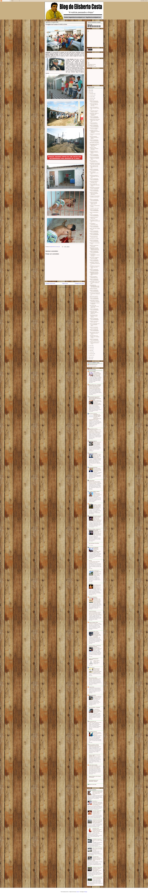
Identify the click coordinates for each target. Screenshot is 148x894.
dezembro (92, 93)
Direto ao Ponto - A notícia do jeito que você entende (95, 530)
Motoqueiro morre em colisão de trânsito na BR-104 (94, 152)
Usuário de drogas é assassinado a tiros (94, 123)
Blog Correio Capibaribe (93, 547)
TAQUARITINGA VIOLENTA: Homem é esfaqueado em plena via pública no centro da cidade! (97, 858)
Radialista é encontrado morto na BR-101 (94, 322)
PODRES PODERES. (93, 288)
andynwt (77, 891)
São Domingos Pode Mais (94, 543)
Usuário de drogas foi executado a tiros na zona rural (94, 104)
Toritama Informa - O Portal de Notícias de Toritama (95, 646)
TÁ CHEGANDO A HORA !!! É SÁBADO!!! (95, 303)
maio (91, 348)
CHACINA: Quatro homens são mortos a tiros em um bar (94, 342)
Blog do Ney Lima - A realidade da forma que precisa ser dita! (95, 385)
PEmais (90, 560)
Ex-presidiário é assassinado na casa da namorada (94, 254)
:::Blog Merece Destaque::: (94, 570)
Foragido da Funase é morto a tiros (94, 218)
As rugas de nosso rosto (94, 208)
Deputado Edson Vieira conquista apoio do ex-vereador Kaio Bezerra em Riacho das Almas (94, 482)
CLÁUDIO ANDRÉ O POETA (94, 491)
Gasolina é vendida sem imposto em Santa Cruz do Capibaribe (97, 697)
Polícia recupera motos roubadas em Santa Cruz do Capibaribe (97, 443)
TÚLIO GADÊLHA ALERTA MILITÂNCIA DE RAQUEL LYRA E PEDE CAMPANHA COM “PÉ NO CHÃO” (97, 374)
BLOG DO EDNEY (92, 371)
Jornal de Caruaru (92, 611)
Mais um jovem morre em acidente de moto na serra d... (94, 333)
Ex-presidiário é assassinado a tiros (94, 224)
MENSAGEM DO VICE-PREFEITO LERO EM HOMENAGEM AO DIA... (95, 248)
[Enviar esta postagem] (62, 246)
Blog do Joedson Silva (93, 622)
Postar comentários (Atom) (66, 287)
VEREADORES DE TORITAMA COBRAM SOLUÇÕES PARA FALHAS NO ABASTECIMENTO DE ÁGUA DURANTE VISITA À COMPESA (95, 417)
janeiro (91, 355)
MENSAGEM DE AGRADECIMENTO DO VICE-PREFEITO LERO (94, 286)
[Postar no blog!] (65, 246)
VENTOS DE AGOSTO (94, 296)
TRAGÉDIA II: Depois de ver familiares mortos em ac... (95, 263)
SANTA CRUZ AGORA (93, 765)
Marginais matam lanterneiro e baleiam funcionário (94, 148)
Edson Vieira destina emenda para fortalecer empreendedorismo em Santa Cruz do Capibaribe (97, 470)
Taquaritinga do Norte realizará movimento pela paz (95, 220)
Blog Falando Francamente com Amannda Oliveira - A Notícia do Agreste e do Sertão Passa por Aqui (95, 398)
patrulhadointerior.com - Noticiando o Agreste (93, 781)
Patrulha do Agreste (93, 441)
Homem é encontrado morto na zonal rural (94, 328)
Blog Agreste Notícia (93, 413)
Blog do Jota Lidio (92, 784)
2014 (90, 357)
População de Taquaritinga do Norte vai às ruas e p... (94, 197)
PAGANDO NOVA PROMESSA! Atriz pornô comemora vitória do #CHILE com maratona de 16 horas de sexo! (97, 830)
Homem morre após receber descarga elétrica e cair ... (93, 203)
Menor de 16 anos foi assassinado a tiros (94, 237)
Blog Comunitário (92, 695)
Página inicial (65, 283)
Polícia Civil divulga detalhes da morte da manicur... (94, 137)
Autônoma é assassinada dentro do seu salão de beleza (94, 158)
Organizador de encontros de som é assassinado (94, 188)
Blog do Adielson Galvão (94, 744)
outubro (91, 96)
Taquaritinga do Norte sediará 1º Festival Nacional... (94, 316)
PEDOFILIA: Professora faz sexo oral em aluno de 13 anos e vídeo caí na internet (97, 793)
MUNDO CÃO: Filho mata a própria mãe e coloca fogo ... (95, 120)
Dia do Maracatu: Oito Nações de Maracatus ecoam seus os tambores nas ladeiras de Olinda (97, 586)
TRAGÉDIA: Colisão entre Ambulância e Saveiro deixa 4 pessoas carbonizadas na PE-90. (97, 869)
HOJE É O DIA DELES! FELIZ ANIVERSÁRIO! (94, 102)
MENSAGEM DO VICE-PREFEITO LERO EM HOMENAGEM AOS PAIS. (94, 273)
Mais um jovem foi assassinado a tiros (94, 161)
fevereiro (91, 353)
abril (91, 350)
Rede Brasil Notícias (93, 731)
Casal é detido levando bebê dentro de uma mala (94, 166)
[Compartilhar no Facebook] (67, 246)
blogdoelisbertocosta (93, 364)
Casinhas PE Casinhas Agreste (95, 516)
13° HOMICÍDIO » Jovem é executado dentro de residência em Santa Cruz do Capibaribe (97, 711)
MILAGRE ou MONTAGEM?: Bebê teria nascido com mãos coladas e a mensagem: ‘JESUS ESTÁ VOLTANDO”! (97, 803)
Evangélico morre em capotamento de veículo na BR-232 (94, 131)
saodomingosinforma (93, 467)
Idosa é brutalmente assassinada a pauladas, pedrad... (95, 184)
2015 (90, 92)
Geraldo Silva (91, 687)
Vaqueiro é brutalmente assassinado (94, 246)
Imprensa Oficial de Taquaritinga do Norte (93, 597)
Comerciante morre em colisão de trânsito (94, 111)
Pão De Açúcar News (93, 677)
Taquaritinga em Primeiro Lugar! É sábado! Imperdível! (94, 145)
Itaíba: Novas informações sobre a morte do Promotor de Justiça (97, 849)
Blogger (86, 891)
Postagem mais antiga (79, 283)
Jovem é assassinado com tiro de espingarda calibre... (94, 324)
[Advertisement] (95, 39)
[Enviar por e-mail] (64, 246)
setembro (92, 98)
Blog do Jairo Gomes (93, 453)
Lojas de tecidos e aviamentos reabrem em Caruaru (97, 648)
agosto (91, 99)
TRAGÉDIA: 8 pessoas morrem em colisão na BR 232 (97, 840)
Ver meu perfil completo (92, 366)
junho (91, 347)
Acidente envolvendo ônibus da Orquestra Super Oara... (94, 193)
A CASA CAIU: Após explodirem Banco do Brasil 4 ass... (94, 312)
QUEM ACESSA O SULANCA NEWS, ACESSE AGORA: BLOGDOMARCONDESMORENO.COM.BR (97, 670)
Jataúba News (91, 480)
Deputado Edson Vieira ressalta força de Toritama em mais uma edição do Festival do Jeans (97, 533)
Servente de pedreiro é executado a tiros (94, 182)
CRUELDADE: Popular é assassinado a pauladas (94, 301)
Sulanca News (91, 667)
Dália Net (90, 503)
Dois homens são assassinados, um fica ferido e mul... (94, 306)
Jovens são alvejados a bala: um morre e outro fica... (94, 108)
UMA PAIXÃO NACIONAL (94, 142)
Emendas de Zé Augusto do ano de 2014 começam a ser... (95, 293)
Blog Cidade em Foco (93, 428)
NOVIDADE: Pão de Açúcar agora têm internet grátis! (95, 164)
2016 (90, 90)
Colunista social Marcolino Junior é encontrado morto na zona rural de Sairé (97, 878)
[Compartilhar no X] (66, 246)
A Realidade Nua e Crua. (93, 631)
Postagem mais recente (50, 283)
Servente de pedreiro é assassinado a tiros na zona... (94, 176)
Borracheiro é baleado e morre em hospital (94, 128)
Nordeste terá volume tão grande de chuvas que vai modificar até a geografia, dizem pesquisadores (97, 821)
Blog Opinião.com (92, 721)
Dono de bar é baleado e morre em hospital (94, 258)
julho (91, 345)
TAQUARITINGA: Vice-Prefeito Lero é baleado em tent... (94, 336)
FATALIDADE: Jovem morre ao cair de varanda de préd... (95, 282)
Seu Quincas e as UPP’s (94, 238)
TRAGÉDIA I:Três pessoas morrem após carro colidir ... (94, 267)
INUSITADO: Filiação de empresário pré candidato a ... (94, 114)
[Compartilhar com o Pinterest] (68, 246)
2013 (90, 358)
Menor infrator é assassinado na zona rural (94, 172)
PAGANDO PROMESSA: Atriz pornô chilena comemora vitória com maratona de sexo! (96, 812)
